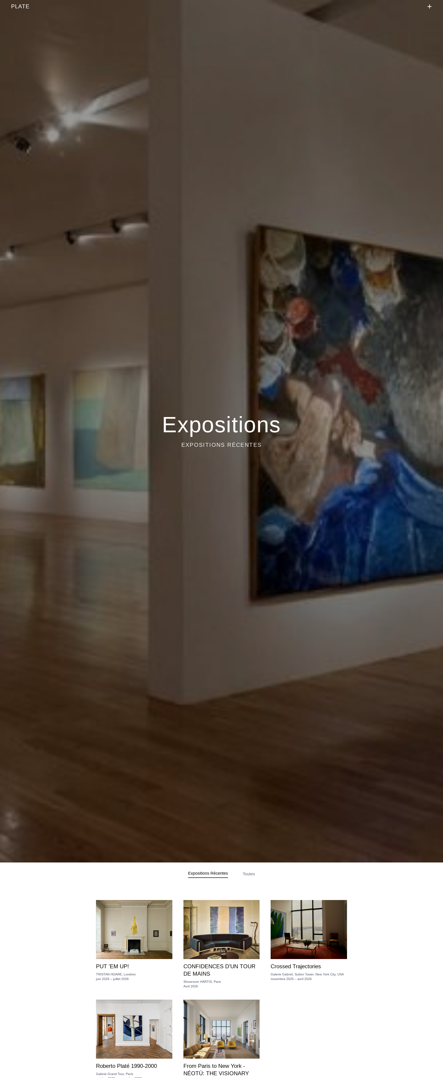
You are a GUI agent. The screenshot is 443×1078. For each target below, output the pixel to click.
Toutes (249, 874)
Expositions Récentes (208, 873)
